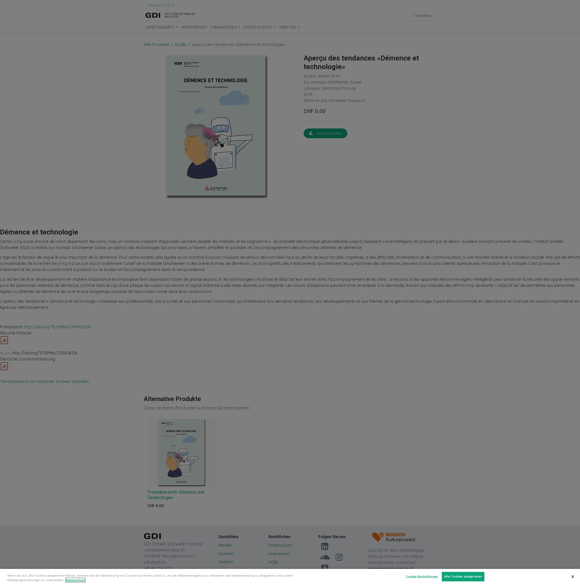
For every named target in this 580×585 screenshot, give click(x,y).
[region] (290, 577)
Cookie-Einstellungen (422, 576)
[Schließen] (573, 577)
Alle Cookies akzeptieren (463, 576)
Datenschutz (75, 580)
